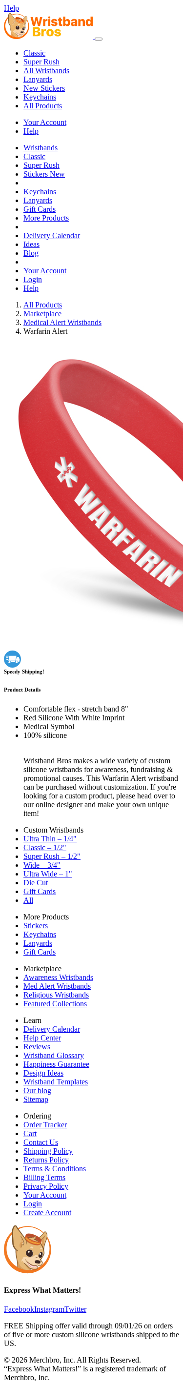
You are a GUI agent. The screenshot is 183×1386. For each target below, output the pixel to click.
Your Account (44, 122)
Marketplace (42, 313)
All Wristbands (46, 70)
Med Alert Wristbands (57, 986)
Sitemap (35, 1099)
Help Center (42, 1038)
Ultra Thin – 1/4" (50, 839)
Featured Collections (55, 1003)
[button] (98, 39)
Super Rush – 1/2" (52, 856)
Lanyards (37, 79)
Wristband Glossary (53, 1055)
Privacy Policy (45, 1186)
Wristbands (40, 147)
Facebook (19, 1309)
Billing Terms (44, 1177)
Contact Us (40, 1142)
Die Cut (35, 882)
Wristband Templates (55, 1082)
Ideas (31, 244)
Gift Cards (39, 209)
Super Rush (41, 62)
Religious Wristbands (56, 995)
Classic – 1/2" (44, 847)
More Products (46, 218)
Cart (30, 1133)
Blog (31, 253)
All (28, 900)
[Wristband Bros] (49, 36)
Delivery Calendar (51, 235)
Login (32, 279)
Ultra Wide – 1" (47, 874)
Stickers (44, 88)
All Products (42, 106)
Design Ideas (43, 1073)
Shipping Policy (48, 1151)
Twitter (75, 1309)
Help (11, 8)
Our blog (37, 1090)
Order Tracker (45, 1125)
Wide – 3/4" (42, 865)
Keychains (39, 97)
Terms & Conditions (54, 1168)
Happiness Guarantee (56, 1064)
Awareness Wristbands (58, 977)
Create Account (47, 1212)
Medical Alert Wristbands (62, 322)
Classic (34, 53)
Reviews (36, 1046)
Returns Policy (46, 1160)
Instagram (49, 1309)
